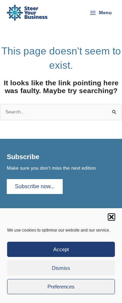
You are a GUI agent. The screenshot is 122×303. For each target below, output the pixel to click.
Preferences (61, 286)
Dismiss (61, 268)
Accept (61, 249)
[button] (111, 217)
